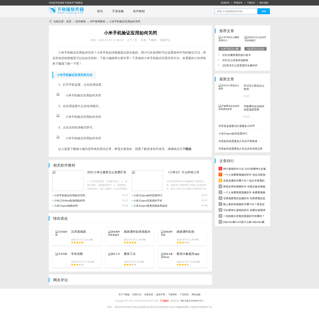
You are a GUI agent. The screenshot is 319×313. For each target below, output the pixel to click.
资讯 (100, 11)
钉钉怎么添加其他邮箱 (235, 60)
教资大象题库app (188, 253)
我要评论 (165, 40)
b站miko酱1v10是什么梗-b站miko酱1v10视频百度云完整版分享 (242, 222)
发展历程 (148, 294)
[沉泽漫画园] (61, 233)
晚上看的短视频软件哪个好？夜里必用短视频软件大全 (242, 205)
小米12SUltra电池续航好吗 (69, 200)
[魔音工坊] (114, 254)
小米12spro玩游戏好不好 (147, 200)
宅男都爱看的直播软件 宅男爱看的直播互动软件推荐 (242, 199)
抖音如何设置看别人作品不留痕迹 (238, 141)
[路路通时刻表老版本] (114, 233)
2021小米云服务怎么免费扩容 (106, 172)
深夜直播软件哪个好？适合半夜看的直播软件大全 (242, 181)
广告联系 (184, 294)
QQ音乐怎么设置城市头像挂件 (240, 65)
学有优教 (77, 253)
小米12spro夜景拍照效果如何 (150, 205)
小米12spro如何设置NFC (147, 195)
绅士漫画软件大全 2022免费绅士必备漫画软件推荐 (242, 169)
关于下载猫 (124, 294)
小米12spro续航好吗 (66, 205)
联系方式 (137, 294)
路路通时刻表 (185, 231)
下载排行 (251, 2)
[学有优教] (61, 254)
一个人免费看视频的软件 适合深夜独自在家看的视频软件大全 (242, 175)
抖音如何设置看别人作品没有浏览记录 (241, 148)
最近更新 (264, 2)
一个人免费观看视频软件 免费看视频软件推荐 (242, 193)
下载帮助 (172, 294)
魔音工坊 (130, 253)
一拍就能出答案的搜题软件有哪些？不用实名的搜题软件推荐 (242, 217)
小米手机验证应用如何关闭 (69, 195)
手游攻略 (118, 11)
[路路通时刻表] (167, 233)
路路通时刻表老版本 (137, 231)
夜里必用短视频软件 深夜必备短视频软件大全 (242, 187)
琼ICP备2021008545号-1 (192, 301)
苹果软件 (238, 2)
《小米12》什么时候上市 (183, 172)
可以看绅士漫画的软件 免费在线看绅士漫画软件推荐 (242, 211)
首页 (68, 21)
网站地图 (196, 294)
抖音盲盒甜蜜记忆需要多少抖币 (237, 125)
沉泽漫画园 (78, 231)
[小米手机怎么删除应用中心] (230, 39)
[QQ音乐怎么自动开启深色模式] (255, 39)
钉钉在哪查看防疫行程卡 (236, 55)
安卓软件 (225, 2)
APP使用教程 (97, 21)
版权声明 (160, 294)
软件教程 (139, 11)
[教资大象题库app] (167, 255)
